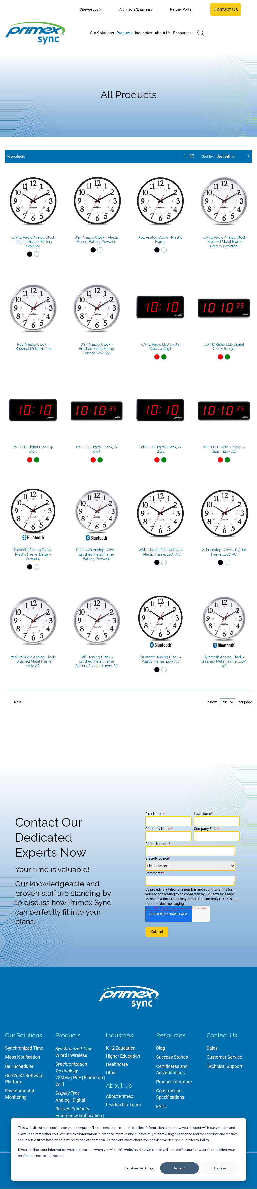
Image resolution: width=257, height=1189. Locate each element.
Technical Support (224, 1066)
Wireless (78, 1055)
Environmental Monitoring (19, 1094)
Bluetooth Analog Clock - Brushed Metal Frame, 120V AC (224, 661)
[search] (201, 33)
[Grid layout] (192, 156)
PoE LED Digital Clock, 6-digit (96, 449)
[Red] (157, 357)
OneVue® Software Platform (24, 1078)
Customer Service (224, 1057)
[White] (36, 254)
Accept (179, 1168)
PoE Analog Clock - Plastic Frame (160, 239)
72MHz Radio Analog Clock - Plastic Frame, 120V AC (160, 552)
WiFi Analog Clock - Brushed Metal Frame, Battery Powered (97, 348)
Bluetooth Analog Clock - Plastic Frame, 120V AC (160, 659)
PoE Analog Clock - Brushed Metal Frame (33, 346)
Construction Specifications (170, 1094)
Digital (79, 1100)
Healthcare (117, 1064)
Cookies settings (139, 1168)
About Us (119, 1085)
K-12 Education (121, 1048)
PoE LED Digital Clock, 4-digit (33, 449)
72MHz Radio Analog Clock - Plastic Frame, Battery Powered (33, 241)
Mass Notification (22, 1057)
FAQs (161, 1106)
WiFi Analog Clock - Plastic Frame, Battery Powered (96, 239)
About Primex (119, 1096)
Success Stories (172, 1057)
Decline (220, 1168)
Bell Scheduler (19, 1066)
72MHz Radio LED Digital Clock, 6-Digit (224, 346)
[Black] (29, 254)
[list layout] (186, 156)
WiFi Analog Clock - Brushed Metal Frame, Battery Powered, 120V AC (96, 661)
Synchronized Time (24, 1048)
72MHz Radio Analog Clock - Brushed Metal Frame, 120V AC (33, 661)
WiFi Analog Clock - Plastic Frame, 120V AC (224, 552)
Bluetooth (93, 1077)
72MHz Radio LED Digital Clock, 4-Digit (160, 346)
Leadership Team (123, 1104)
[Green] (164, 357)
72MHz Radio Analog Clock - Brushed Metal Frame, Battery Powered (224, 241)
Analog (62, 1100)
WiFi (59, 1084)
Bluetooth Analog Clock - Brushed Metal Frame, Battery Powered (96, 554)
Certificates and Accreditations (172, 1069)
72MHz (62, 1077)
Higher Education (123, 1056)
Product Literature (174, 1081)
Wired (61, 1055)
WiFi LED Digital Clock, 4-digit (160, 449)
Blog (160, 1048)
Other (111, 1072)
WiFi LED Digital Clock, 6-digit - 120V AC (224, 449)
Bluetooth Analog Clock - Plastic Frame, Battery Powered (33, 554)
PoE (77, 1077)
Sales (212, 1048)
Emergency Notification (78, 1115)
